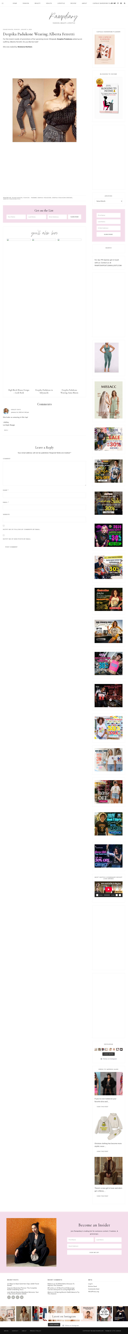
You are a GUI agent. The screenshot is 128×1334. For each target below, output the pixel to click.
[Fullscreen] (120, 895)
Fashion (17, 29)
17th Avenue (116, 1331)
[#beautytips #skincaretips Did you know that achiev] (114, 1049)
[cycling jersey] (108, 578)
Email (6, 502)
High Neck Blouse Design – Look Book (18, 391)
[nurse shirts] (108, 771)
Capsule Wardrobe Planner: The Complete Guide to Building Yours (22, 1288)
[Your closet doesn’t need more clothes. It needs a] (96, 1049)
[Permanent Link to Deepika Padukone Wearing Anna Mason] (69, 240)
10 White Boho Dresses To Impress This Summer (61, 1284)
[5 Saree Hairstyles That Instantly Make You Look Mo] (110, 1049)
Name (5, 490)
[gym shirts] (108, 642)
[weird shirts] (108, 546)
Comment (6, 458)
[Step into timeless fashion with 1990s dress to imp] (117, 1049)
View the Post (102, 1106)
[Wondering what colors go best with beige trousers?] (106, 1049)
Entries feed (92, 1286)
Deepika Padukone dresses (62, 197)
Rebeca (50, 1284)
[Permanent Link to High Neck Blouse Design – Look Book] (19, 240)
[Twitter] (115, 0)
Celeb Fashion (8, 29)
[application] (108, 889)
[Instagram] (121, 0)
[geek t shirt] (108, 835)
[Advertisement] (44, 64)
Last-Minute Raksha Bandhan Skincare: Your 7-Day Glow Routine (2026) (23, 1293)
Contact (15, 1331)
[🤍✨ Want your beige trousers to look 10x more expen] (99, 1049)
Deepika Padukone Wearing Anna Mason (69, 391)
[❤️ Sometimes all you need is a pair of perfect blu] (103, 1049)
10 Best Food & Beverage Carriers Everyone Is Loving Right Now (61, 1288)
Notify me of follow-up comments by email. (21, 529)
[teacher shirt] (108, 739)
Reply (6, 430)
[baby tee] (108, 675)
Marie (50, 1292)
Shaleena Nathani (25, 47)
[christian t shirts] (108, 450)
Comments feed (93, 1289)
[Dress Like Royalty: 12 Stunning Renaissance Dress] (121, 1049)
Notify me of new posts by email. (17, 539)
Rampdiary (64, 17)
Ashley (14, 409)
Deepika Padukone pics (11, 199)
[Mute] (117, 895)
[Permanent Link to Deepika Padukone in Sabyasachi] (44, 240)
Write (6, 1331)
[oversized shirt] (108, 803)
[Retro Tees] (108, 610)
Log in (90, 1284)
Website (6, 514)
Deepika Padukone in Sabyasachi (44, 391)
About (24, 1331)
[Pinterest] (118, 0)
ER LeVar (51, 1288)
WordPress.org (93, 1291)
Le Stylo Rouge (9, 425)
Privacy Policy (35, 1331)
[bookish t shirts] (108, 514)
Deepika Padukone (64, 39)
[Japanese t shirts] (108, 482)
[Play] (97, 895)
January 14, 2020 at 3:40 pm (20, 412)
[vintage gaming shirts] (108, 707)
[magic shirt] (108, 867)
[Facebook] (112, 0)
